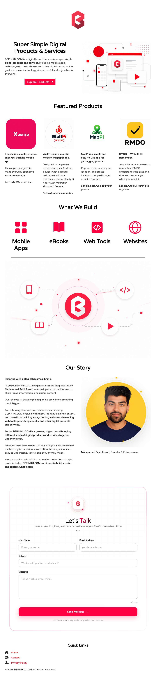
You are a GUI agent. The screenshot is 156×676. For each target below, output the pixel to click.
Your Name (24, 540)
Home (14, 652)
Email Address (86, 540)
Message (23, 572)
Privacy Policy (19, 662)
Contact (15, 657)
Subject (22, 556)
